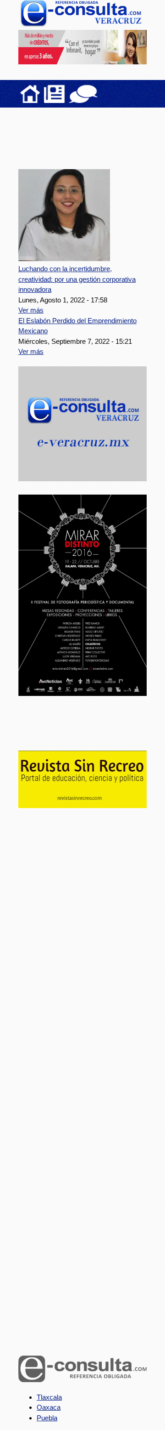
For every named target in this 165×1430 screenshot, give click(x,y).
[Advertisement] (91, 133)
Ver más (31, 310)
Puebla (47, 1418)
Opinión (83, 94)
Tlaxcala (49, 1397)
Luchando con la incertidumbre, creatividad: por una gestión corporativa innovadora (77, 279)
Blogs (101, 94)
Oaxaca (48, 1407)
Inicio (30, 94)
